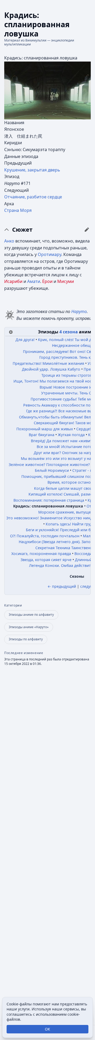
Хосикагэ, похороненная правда (41, 553)
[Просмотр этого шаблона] (11, 331)
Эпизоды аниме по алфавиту (31, 614)
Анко (9, 241)
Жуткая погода (71, 434)
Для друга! (25, 339)
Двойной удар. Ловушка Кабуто (51, 369)
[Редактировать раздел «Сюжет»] (87, 230)
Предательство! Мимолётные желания (48, 363)
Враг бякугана (41, 434)
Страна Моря (18, 210)
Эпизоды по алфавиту (26, 639)
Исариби (13, 281)
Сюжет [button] (22, 229)
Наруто (79, 311)
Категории (13, 605)
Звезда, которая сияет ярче (46, 559)
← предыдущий (62, 586)
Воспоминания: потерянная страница (48, 500)
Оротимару (49, 254)
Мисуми (65, 281)
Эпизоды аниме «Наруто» (29, 627)
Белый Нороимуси (52, 470)
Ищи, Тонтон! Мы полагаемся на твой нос (52, 381)
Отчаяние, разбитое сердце (33, 197)
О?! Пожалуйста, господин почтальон (44, 535)
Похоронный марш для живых (44, 428)
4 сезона (68, 332)
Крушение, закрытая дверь (32, 170)
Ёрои (47, 281)
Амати (33, 281)
